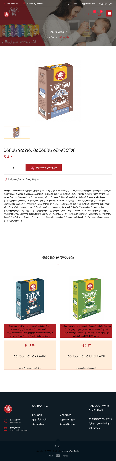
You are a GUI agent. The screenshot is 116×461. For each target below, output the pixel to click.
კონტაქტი (65, 414)
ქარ (75, 3)
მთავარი (49, 37)
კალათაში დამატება (46, 167)
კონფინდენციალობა (100, 418)
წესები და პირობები (100, 423)
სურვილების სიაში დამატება (24, 179)
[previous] (8, 93)
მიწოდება (94, 427)
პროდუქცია (38, 424)
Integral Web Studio (70, 451)
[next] (108, 93)
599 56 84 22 (12, 3)
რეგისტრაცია (105, 3)
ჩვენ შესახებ (39, 419)
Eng (67, 3)
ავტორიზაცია (67, 419)
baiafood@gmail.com (35, 3)
